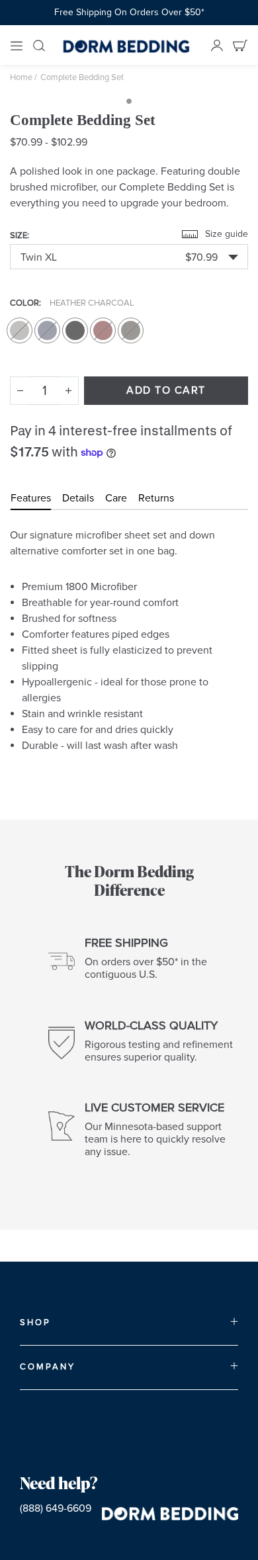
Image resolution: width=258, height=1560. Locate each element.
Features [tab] (31, 498)
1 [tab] (129, 101)
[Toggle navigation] (16, 45)
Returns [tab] (156, 498)
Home (21, 77)
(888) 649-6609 (55, 1508)
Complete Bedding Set (82, 77)
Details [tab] (78, 498)
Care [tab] (116, 498)
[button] (129, 256)
